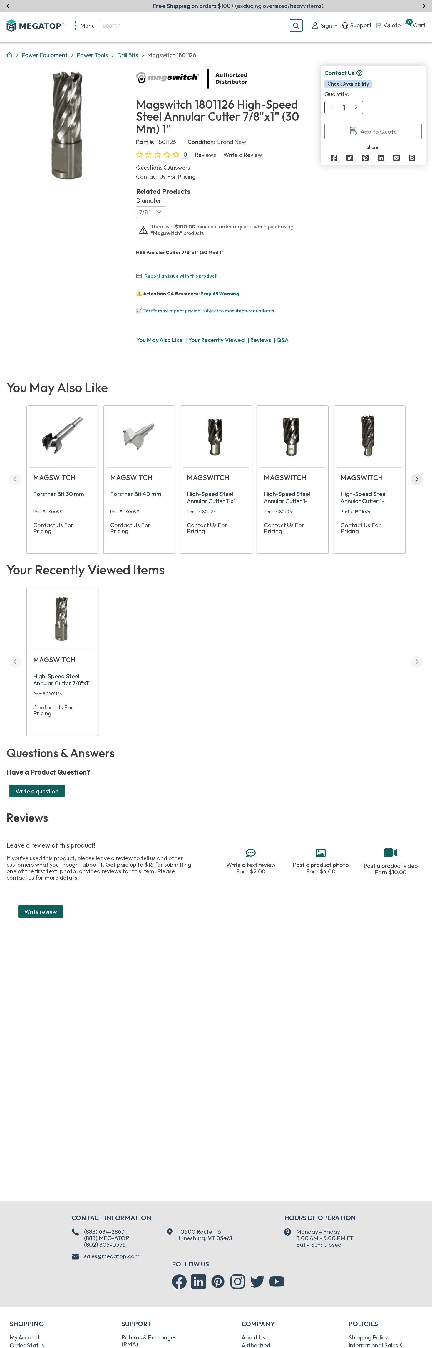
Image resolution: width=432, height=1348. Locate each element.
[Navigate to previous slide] (8, 6)
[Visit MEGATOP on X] (257, 1281)
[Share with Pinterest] (365, 158)
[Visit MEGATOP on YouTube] (276, 1281)
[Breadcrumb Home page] (9, 55)
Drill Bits (127, 55)
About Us (253, 1337)
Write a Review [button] (242, 155)
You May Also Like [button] (159, 340)
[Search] (296, 25)
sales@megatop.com (112, 1256)
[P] (412, 158)
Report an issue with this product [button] (181, 276)
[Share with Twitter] (349, 158)
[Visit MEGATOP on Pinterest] (218, 1281)
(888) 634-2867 (104, 1231)
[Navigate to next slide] (424, 6)
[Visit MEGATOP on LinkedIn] (198, 1281)
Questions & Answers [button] (163, 167)
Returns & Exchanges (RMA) (149, 1340)
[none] (85, 25)
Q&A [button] (283, 340)
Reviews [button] (205, 155)
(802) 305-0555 (105, 1244)
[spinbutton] (344, 107)
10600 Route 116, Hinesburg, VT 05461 (205, 1234)
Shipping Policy (368, 1337)
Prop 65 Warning (219, 293)
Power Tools (92, 55)
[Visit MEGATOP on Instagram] (237, 1281)
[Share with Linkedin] (381, 158)
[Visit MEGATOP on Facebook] (179, 1281)
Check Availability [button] (348, 84)
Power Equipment (45, 55)
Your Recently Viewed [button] (216, 340)
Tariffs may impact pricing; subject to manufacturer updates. (209, 310)
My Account (25, 1337)
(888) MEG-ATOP (106, 1238)
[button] (359, 73)
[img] (248, 79)
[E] (396, 158)
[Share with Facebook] (334, 158)
